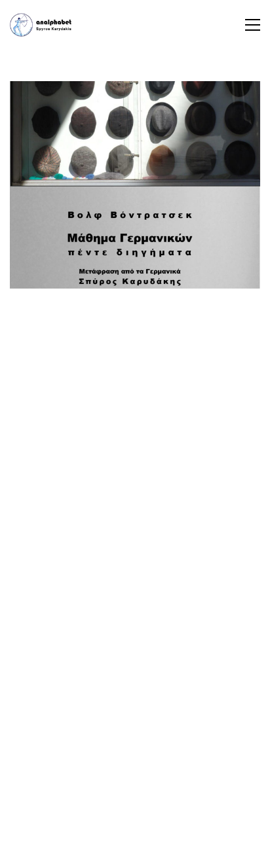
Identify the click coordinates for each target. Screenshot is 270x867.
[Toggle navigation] (252, 25)
